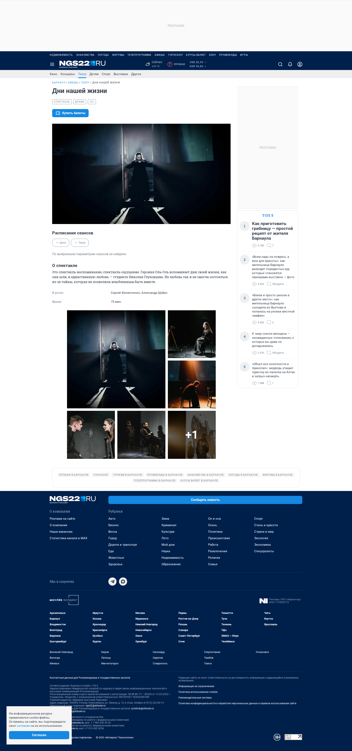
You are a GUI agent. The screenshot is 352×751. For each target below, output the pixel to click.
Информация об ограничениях (196, 686)
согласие (23, 726)
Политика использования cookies (198, 692)
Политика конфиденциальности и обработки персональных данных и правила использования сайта (237, 703)
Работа (213, 545)
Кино (53, 74)
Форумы (118, 55)
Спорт (106, 74)
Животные (116, 558)
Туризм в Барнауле (127, 474)
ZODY (212, 55)
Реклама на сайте (62, 518)
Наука (166, 551)
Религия (214, 558)
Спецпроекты (264, 551)
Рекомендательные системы (195, 697)
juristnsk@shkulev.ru (142, 708)
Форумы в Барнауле (278, 474)
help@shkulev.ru (76, 711)
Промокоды (228, 55)
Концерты (67, 74)
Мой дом (168, 545)
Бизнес (113, 525)
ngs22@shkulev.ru (96, 705)
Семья (212, 564)
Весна (112, 531)
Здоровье (115, 564)
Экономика (262, 545)
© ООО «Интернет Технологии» (115, 737)
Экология (261, 538)
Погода (103, 55)
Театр (82, 74)
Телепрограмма (139, 55)
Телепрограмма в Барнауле (155, 480)
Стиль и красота (266, 525)
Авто (112, 518)
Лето (165, 538)
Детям (94, 74)
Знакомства (85, 55)
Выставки (121, 74)
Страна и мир (264, 531)
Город (112, 538)
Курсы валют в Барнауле (199, 480)
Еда (111, 551)
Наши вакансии (61, 531)
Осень (212, 525)
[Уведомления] (290, 64)
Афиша (160, 55)
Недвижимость (61, 55)
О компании (58, 525)
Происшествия (219, 538)
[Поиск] (280, 64)
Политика (215, 531)
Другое (136, 74)
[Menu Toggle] (52, 64)
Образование (171, 564)
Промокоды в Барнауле (165, 474)
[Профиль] (300, 64)
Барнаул (58, 82)
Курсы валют (196, 55)
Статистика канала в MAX (68, 538)
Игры (244, 55)
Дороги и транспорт (122, 545)
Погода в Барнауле (243, 474)
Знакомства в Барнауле (206, 474)
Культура (168, 531)
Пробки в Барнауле (74, 474)
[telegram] (112, 581)
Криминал (169, 525)
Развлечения (217, 551)
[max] (123, 581)
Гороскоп (175, 55)
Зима (165, 518)
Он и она (214, 518)
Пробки (177, 64)
